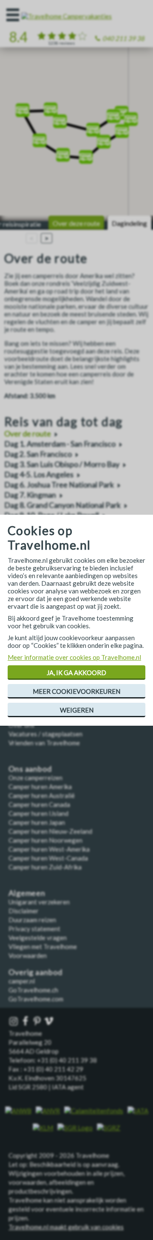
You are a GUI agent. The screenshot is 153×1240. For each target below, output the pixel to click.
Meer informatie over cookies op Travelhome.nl (74, 657)
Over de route (27, 433)
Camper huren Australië (41, 795)
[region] (76, 134)
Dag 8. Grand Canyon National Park (62, 505)
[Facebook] (26, 1021)
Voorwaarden (27, 955)
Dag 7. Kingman (30, 494)
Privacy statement (34, 928)
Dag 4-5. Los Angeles (39, 474)
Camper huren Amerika (40, 786)
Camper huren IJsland (38, 813)
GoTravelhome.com (35, 999)
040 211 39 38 (123, 38)
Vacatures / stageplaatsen (45, 734)
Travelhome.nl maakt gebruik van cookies (66, 1227)
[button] (22, 107)
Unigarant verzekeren (39, 902)
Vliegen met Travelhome (42, 946)
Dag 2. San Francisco (38, 454)
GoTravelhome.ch (33, 990)
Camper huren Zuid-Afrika (45, 867)
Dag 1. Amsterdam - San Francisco (60, 443)
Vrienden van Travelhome (44, 743)
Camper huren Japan (36, 822)
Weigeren (77, 710)
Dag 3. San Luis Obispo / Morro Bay (61, 464)
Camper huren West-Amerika (49, 849)
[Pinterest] (38, 1021)
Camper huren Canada (39, 804)
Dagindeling (129, 223)
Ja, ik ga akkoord (76, 672)
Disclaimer (23, 911)
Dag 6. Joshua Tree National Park (59, 484)
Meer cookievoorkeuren (76, 691)
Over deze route (76, 223)
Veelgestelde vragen (37, 937)
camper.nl (21, 981)
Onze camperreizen (35, 777)
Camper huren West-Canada (48, 858)
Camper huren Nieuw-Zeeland (50, 831)
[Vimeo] (50, 1021)
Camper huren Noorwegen (45, 840)
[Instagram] (14, 1021)
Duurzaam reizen (32, 920)
